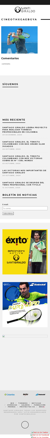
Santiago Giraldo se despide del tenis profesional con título (23, 184)
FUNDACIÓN (40, 405)
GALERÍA (25, 405)
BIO (12, 403)
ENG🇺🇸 (42, 407)
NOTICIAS (36, 403)
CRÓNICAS (12, 405)
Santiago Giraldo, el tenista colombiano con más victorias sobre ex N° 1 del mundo (22, 158)
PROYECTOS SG (27, 407)
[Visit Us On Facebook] (39, 435)
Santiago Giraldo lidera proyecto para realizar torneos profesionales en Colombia (24, 129)
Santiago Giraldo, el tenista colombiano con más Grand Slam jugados (23, 144)
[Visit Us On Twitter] (39, 432)
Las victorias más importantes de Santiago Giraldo (24, 171)
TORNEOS (23, 403)
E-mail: (5, 204)
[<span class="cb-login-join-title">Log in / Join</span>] (48, 2)
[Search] (45, 2)
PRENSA (12, 407)
